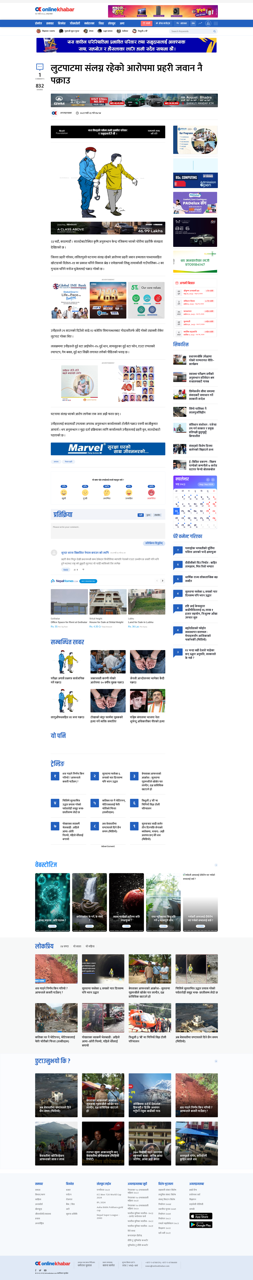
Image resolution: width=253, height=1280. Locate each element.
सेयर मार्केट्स (164, 23)
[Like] (75, 569)
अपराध (56, 461)
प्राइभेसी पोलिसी (196, 1204)
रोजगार (69, 1199)
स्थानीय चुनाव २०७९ (167, 1209)
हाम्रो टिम (193, 1190)
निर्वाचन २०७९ (164, 1214)
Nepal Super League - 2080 (108, 1217)
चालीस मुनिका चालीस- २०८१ (140, 1226)
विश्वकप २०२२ (164, 1228)
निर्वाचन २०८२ (164, 1218)
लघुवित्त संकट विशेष (167, 1194)
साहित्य (38, 1199)
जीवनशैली (75, 23)
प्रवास (37, 1218)
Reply (66, 569)
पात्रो (148, 23)
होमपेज (38, 23)
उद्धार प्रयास (107, 31)
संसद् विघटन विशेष (166, 1199)
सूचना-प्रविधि (71, 1214)
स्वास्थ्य (184, 23)
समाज (37, 1190)
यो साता (77, 946)
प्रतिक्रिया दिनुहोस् (154, 543)
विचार (101, 23)
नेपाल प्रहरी (68, 461)
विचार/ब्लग (40, 1194)
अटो (68, 1209)
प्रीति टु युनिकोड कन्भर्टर (138, 1240)
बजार (68, 1190)
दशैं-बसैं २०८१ (164, 1233)
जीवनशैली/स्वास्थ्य (43, 1214)
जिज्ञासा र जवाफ (48, 31)
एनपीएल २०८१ (103, 1190)
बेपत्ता (91, 31)
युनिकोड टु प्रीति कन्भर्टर (138, 1245)
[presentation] (156, 580)
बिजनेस (61, 23)
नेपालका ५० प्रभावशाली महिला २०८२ (138, 1192)
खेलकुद (111, 23)
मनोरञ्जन (89, 23)
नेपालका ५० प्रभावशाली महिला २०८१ (138, 1199)
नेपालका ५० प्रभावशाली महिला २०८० (138, 1207)
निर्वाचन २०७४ (164, 1204)
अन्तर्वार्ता (39, 1204)
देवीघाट (125, 31)
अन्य (122, 23)
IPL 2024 (101, 1202)
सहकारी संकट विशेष (167, 1190)
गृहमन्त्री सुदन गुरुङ (72, 31)
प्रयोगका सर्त (194, 1194)
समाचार (50, 23)
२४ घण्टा (64, 946)
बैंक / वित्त (70, 1204)
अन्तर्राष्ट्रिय (39, 1223)
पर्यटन (68, 1194)
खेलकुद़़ (38, 1209)
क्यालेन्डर (182, 479)
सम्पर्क (192, 1209)
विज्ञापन (192, 1199)
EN (193, 23)
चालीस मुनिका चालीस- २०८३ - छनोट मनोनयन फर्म (140, 1215)
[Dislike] (83, 569)
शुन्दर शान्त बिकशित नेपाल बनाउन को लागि (85, 552)
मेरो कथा (131, 1231)
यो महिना (90, 946)
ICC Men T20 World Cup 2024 (109, 1196)
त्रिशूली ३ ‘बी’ (143, 31)
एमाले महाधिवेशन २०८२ (168, 1223)
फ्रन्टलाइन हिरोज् (135, 1235)
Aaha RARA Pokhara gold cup (110, 1209)
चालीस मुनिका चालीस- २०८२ (140, 1221)
